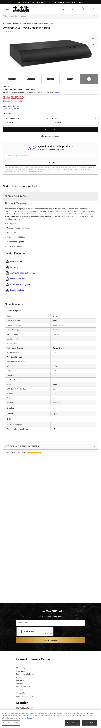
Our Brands (20, 680)
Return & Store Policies (25, 696)
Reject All (89, 723)
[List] (63, 9)
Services (19, 683)
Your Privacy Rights (11, 723)
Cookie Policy (32, 718)
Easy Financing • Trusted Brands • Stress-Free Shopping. (52, 2)
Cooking (16, 23)
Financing (20, 677)
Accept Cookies (73, 723)
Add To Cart (50, 129)
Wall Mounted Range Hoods (43, 23)
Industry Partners (23, 686)
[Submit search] (95, 16)
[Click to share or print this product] (93, 37)
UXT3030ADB (14, 109)
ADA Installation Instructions (22, 273)
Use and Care (16, 261)
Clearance (20, 671)
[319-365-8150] (83, 9)
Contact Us (20, 693)
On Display (20, 667)
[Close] (97, 713)
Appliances (7, 23)
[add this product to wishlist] (93, 44)
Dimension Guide (17, 279)
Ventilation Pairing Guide (21, 284)
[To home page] (20, 9)
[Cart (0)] (93, 9)
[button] (7, 9)
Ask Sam (50, 163)
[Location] (73, 9)
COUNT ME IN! (50, 640)
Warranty (14, 267)
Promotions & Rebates (25, 674)
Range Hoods (26, 23)
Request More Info (52, 136)
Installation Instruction (19, 290)
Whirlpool (16, 106)
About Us (20, 689)
